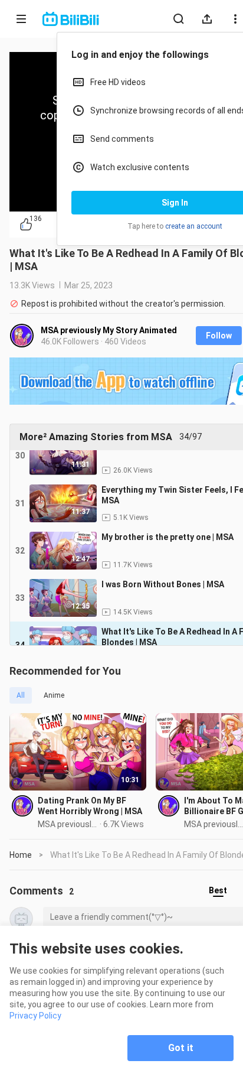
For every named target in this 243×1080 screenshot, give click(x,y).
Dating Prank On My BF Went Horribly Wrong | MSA (90, 806)
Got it (180, 1047)
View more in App (151, 161)
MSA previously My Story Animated (109, 330)
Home (20, 855)
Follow (219, 335)
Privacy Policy (35, 1015)
